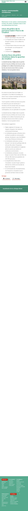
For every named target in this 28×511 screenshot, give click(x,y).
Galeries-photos (12, 484)
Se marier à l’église (19, 485)
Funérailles (18, 487)
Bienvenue (14, 15)
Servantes (3, 498)
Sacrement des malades (20, 486)
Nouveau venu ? (5, 481)
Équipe (3, 483)
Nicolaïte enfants (5, 502)
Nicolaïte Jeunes (5, 503)
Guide (3, 485)
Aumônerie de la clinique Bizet (12, 188)
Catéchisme (4, 496)
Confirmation (18, 484)
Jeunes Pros (4, 505)
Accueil (3, 15)
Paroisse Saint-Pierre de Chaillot (8, 1)
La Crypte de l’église (10, 35)
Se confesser (18, 483)
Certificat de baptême (14, 503)
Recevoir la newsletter (14, 501)
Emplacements (8, 15)
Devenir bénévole (13, 499)
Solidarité (18, 490)
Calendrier (11, 483)
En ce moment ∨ (12, 479)
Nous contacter (4, 488)
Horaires (11, 495)
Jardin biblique (4, 495)
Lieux (18, 15)
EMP (2, 501)
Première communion (20, 481)
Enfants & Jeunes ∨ (5, 493)
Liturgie (17, 491)
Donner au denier (13, 502)
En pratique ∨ (13, 494)
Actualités (11, 480)
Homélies (18, 489)
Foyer (3, 504)
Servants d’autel (5, 497)
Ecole (3, 499)
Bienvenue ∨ (4, 479)
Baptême (18, 480)
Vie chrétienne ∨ (19, 479)
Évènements (11, 481)
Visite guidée (11, 485)
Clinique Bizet (16, 51)
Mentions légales (5, 487)
